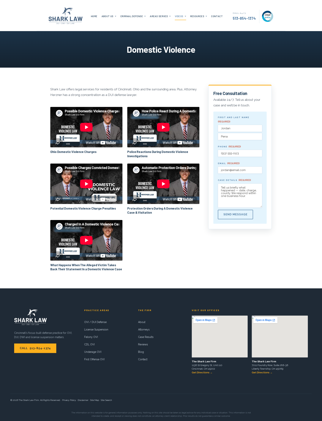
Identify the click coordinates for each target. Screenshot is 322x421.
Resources (197, 16)
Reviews (143, 344)
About (141, 322)
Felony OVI (91, 336)
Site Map (94, 400)
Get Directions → (202, 372)
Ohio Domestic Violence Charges (73, 151)
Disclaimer (83, 400)
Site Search (106, 400)
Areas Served (159, 16)
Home (94, 16)
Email (228, 163)
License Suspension (96, 329)
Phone (229, 146)
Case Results (146, 336)
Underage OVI (92, 351)
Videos (179, 16)
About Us (107, 16)
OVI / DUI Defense (95, 322)
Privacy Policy (69, 400)
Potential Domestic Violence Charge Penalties (83, 208)
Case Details (234, 180)
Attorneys (144, 329)
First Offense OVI (94, 359)
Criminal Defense (131, 16)
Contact (217, 16)
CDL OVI (89, 344)
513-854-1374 (244, 18)
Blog (141, 351)
